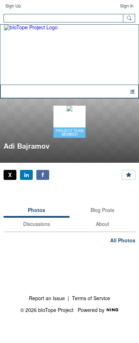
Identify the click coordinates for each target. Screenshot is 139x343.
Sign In (127, 5)
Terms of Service (91, 298)
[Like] (128, 175)
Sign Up (13, 5)
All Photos (122, 240)
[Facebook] (42, 175)
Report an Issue (47, 298)
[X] (10, 175)
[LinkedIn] (26, 175)
